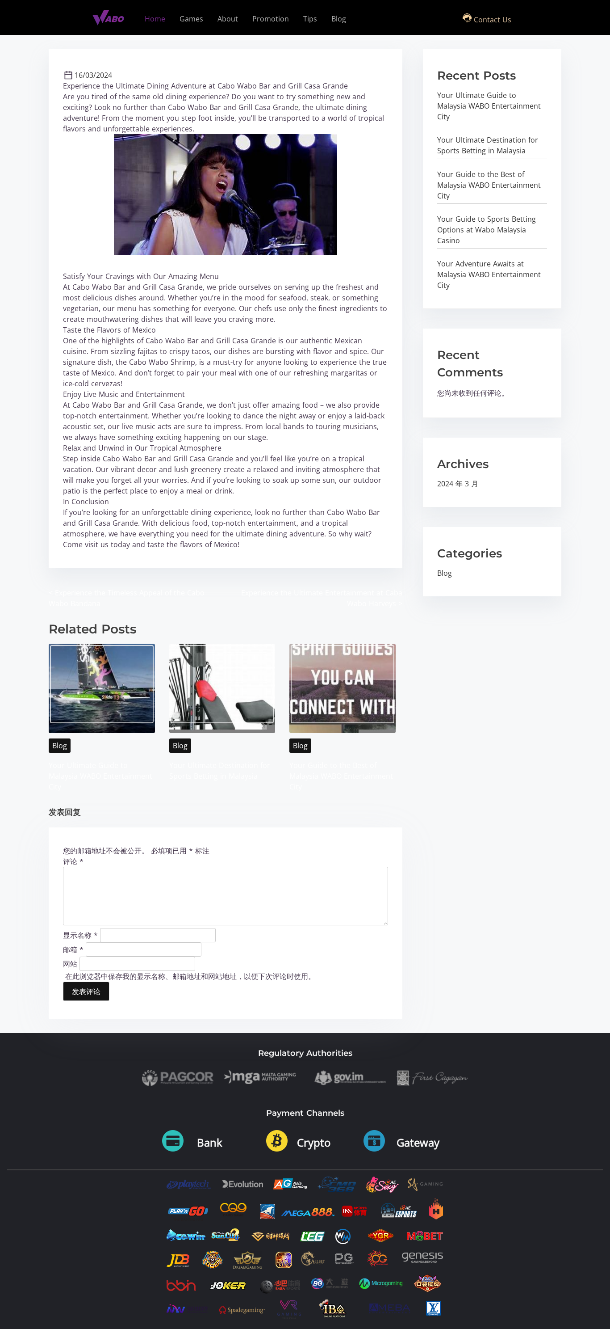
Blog (59, 746)
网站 (70, 963)
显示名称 (80, 935)
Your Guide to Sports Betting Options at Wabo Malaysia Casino (486, 229)
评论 (73, 861)
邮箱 (73, 949)
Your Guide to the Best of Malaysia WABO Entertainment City (341, 776)
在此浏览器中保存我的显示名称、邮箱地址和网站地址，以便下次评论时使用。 (190, 976)
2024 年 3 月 (457, 484)
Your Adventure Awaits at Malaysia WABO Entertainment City (489, 274)
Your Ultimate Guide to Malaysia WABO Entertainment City (100, 776)
